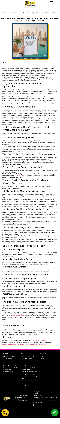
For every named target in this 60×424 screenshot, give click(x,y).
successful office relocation (19, 315)
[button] (26, 63)
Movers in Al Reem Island (27, 363)
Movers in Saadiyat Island (28, 374)
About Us (43, 356)
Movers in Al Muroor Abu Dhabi (29, 362)
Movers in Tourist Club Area (28, 380)
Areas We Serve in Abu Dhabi (28, 356)
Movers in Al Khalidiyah (27, 358)
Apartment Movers (7, 358)
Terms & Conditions (51, 397)
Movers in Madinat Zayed (27, 385)
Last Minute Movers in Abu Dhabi (11, 367)
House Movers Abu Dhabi (9, 356)
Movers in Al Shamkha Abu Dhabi (29, 367)
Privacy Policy (51, 400)
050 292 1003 (38, 402)
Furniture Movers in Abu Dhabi (10, 365)
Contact (42, 358)
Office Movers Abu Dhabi (9, 362)
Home (4, 12)
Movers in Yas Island (26, 382)
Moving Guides (12, 12)
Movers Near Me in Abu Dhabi (29, 383)
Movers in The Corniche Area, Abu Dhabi (30, 377)
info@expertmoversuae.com (42, 405)
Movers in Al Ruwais (26, 365)
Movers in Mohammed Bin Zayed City (29, 372)
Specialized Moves (7, 363)
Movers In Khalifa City (27, 369)
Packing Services (7, 369)
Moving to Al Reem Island (21, 175)
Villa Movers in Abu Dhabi (9, 360)
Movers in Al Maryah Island (28, 360)
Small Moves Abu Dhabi (8, 371)
